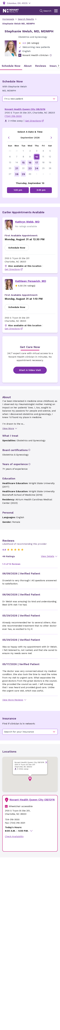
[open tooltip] (50, 55)
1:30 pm (18, 190)
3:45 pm (41, 190)
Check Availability (14, 836)
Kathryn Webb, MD (27, 221)
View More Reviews (12, 700)
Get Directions (12, 269)
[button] (30, 779)
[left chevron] (8, 137)
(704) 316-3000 (13, 116)
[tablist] (30, 66)
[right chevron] (51, 137)
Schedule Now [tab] (11, 65)
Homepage (8, 19)
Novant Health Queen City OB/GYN (25, 109)
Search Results (26, 19)
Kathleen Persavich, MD (30, 281)
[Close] (46, 762)
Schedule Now (16, 247)
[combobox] (30, 99)
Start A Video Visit (30, 370)
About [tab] (28, 65)
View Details (47, 556)
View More (8, 428)
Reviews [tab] (40, 65)
